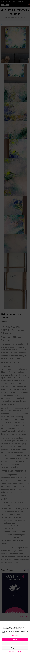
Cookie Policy (11, 651)
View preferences (15, 648)
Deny (15, 643)
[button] (27, 623)
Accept (15, 639)
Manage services (14, 635)
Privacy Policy (19, 651)
